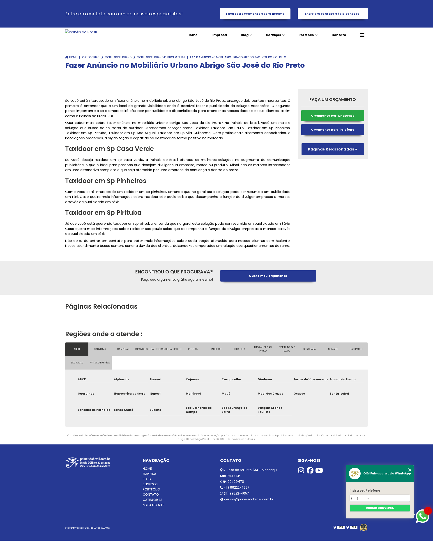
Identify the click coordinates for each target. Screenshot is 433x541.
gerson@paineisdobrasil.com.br (248, 499)
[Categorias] (362, 35)
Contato (339, 35)
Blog (245, 35)
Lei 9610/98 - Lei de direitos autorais (233, 439)
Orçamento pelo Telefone (332, 130)
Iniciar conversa (380, 508)
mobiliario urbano (118, 57)
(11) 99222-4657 (236, 487)
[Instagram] (301, 470)
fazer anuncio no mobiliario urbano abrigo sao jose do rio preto (238, 57)
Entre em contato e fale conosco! (333, 14)
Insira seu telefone (365, 490)
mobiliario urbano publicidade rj (161, 57)
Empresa (219, 35)
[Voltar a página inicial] (96, 32)
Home (192, 35)
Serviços (273, 35)
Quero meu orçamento (268, 276)
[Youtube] (319, 470)
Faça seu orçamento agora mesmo (255, 14)
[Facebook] (310, 470)
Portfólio (306, 35)
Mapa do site (153, 505)
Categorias (90, 57)
